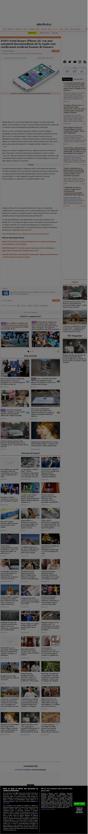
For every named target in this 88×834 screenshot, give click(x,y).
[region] (44, 810)
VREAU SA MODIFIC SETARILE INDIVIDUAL (79, 810)
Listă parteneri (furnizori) (48, 809)
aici (15, 820)
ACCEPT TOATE (79, 804)
